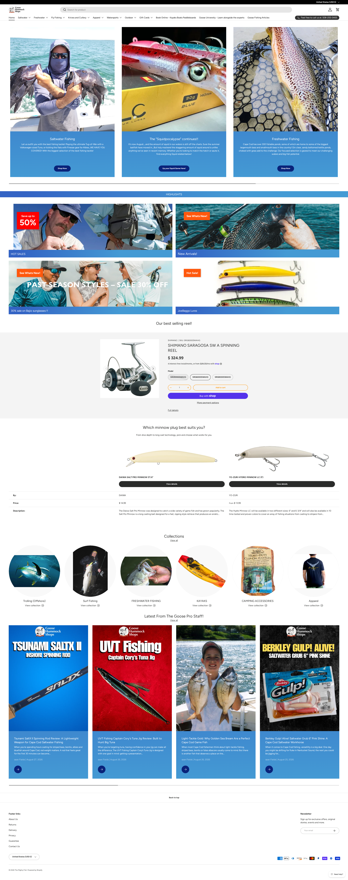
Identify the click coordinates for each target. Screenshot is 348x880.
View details (171, 484)
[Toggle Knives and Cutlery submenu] (88, 17)
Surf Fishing (90, 601)
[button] (338, 10)
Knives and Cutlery (77, 17)
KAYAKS (202, 601)
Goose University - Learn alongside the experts (221, 17)
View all (174, 540)
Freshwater (39, 17)
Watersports (112, 17)
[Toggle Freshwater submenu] (47, 17)
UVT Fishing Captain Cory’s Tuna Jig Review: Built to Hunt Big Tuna (130, 740)
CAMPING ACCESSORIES (258, 601)
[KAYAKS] (202, 571)
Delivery (13, 830)
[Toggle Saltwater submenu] (29, 17)
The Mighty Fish (21, 870)
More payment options (208, 402)
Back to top (174, 797)
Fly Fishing (56, 17)
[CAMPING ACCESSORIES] (257, 571)
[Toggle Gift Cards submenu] (151, 17)
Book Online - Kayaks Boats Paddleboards (176, 17)
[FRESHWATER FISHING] (146, 571)
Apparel (96, 17)
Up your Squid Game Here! (174, 168)
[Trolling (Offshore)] (34, 571)
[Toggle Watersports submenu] (120, 17)
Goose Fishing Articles (258, 17)
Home (12, 17)
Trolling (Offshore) (34, 601)
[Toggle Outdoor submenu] (135, 17)
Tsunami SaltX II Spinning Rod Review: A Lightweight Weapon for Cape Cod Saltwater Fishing (46, 740)
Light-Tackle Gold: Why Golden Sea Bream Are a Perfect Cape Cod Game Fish (216, 740)
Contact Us (14, 846)
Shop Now (62, 168)
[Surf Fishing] (90, 571)
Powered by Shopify (35, 870)
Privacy (12, 835)
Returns (12, 824)
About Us (13, 819)
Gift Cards (144, 17)
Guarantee (14, 841)
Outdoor (129, 17)
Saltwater (22, 17)
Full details (173, 410)
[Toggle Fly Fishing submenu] (63, 17)
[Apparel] (313, 571)
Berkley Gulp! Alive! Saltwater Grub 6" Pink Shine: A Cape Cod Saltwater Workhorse (296, 740)
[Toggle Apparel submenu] (102, 17)
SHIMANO (172, 340)
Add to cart (221, 387)
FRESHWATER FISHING (146, 601)
